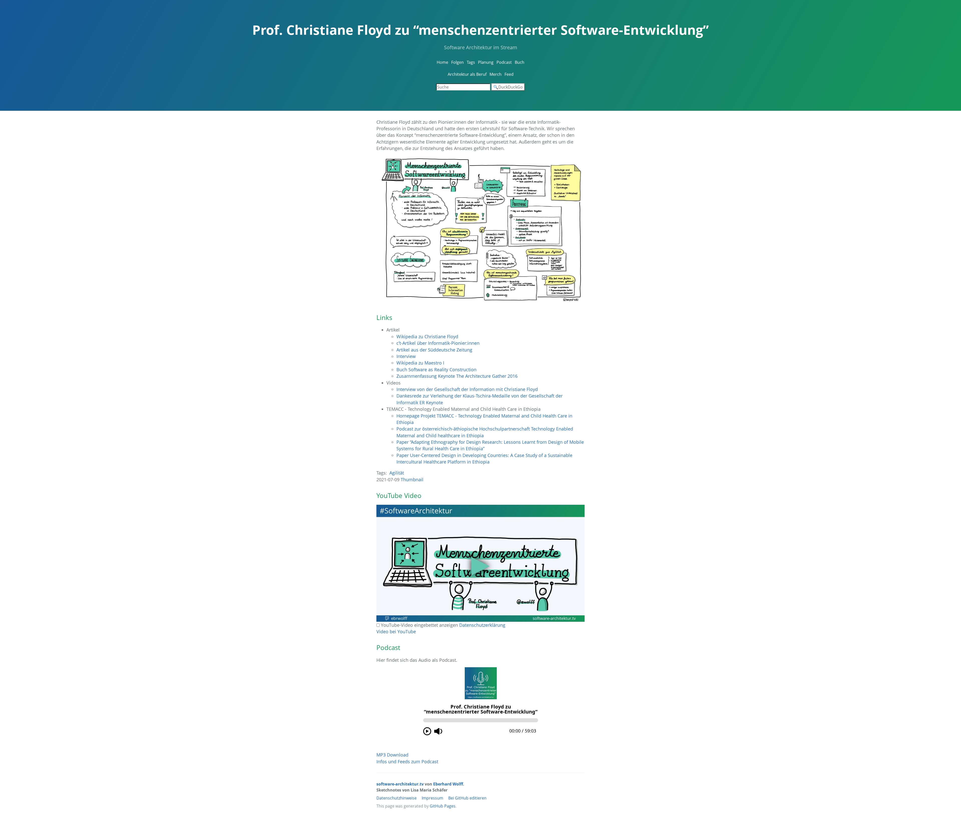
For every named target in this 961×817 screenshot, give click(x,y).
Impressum (432, 798)
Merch (496, 74)
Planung (486, 62)
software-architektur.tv (400, 784)
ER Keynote (431, 403)
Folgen (457, 62)
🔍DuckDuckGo (508, 87)
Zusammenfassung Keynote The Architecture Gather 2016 (457, 376)
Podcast (504, 62)
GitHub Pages (442, 806)
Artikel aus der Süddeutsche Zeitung (434, 350)
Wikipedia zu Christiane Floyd (427, 337)
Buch (519, 62)
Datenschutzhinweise (396, 798)
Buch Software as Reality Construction (436, 369)
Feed (509, 74)
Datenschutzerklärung (482, 625)
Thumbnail (412, 479)
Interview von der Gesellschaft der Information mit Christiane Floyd (467, 389)
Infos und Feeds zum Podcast (407, 761)
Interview (406, 356)
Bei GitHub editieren (467, 798)
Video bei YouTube (396, 631)
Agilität (396, 473)
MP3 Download (392, 755)
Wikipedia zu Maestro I (420, 363)
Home (442, 62)
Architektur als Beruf (467, 74)
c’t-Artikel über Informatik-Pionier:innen (437, 343)
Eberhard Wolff (448, 784)
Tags (471, 62)
